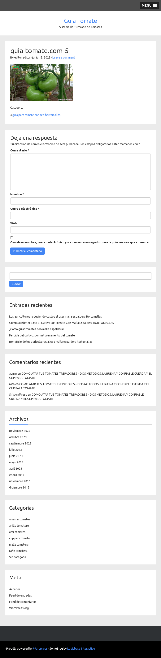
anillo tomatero (19, 525)
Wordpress (40, 648)
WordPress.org (19, 608)
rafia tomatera (18, 550)
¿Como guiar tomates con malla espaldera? (36, 329)
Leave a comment (63, 57)
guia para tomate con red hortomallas (36, 115)
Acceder (14, 589)
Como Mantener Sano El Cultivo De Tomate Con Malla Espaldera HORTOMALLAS (61, 322)
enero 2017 (16, 475)
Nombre (17, 194)
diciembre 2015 (19, 487)
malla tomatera (19, 544)
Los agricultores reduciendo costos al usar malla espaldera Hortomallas (55, 316)
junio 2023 (16, 456)
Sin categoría (17, 557)
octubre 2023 (18, 437)
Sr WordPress (18, 394)
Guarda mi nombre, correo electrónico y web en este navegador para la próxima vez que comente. (79, 242)
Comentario (19, 150)
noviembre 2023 (19, 431)
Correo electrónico (24, 208)
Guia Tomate (80, 20)
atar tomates (17, 532)
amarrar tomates (19, 519)
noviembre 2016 (19, 481)
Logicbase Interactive (81, 648)
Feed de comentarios (22, 601)
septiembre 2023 (20, 443)
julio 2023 (15, 449)
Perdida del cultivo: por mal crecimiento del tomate (42, 335)
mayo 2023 (16, 462)
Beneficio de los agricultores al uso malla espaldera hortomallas (50, 341)
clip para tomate (19, 538)
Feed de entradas (20, 595)
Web (13, 223)
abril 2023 (15, 468)
